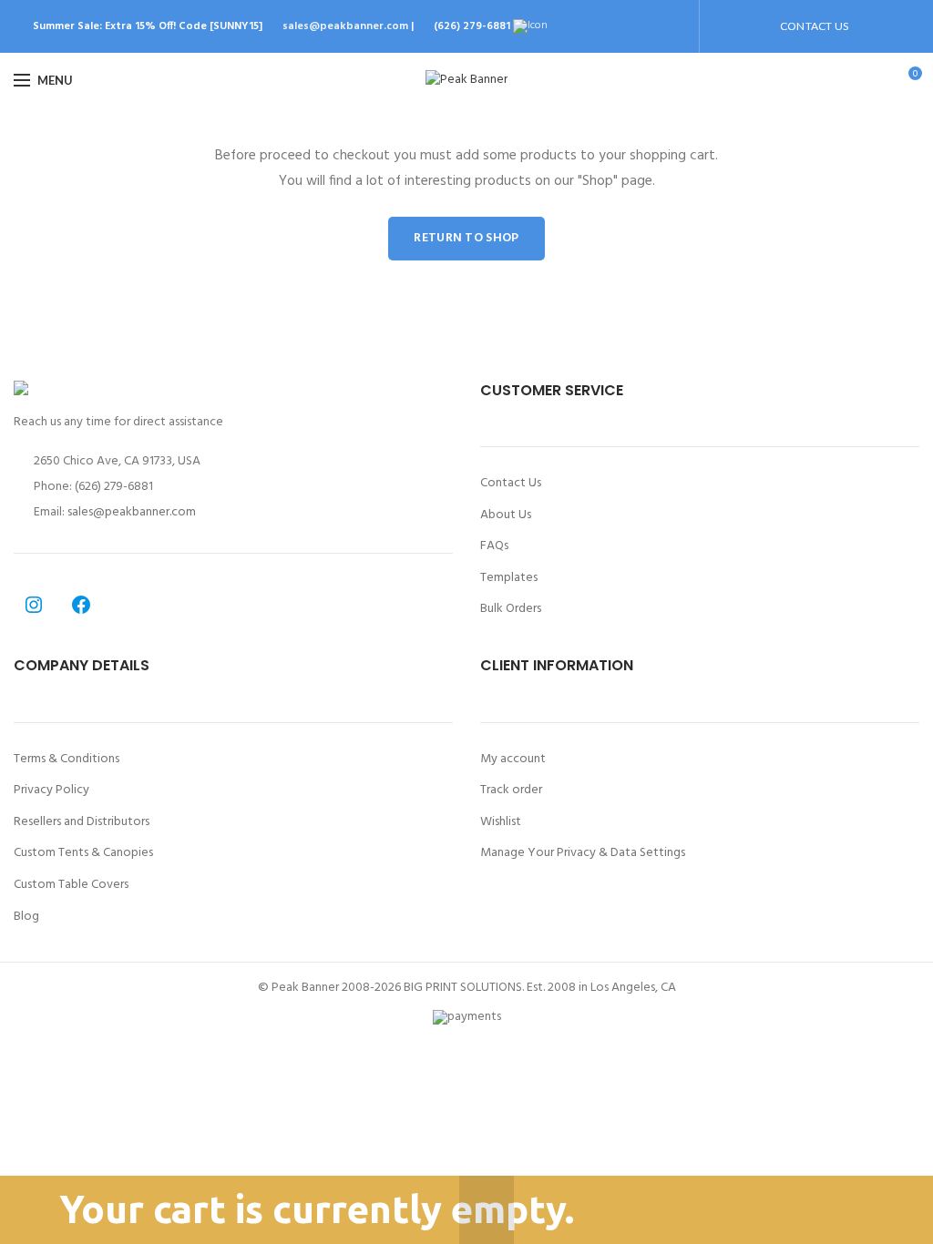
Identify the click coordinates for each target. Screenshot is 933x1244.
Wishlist (500, 822)
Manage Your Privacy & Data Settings (582, 853)
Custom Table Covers (71, 885)
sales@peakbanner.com (345, 26)
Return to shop (466, 238)
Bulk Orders (510, 609)
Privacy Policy (51, 790)
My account (513, 759)
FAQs (494, 546)
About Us (505, 515)
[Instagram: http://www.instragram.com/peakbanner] (33, 604)
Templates (509, 578)
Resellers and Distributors (81, 822)
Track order (511, 790)
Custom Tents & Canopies (83, 853)
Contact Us (510, 483)
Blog (26, 917)
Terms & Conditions (66, 759)
